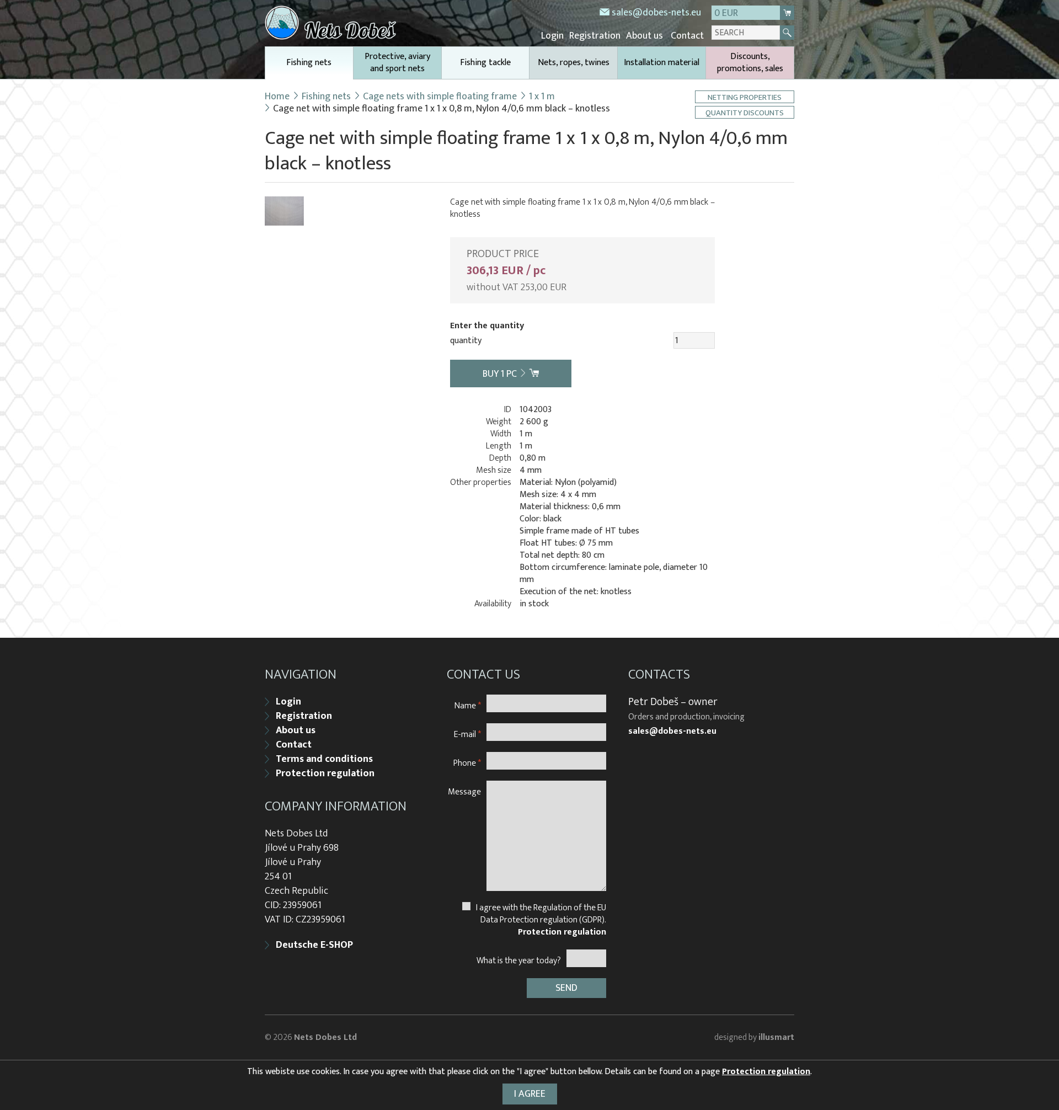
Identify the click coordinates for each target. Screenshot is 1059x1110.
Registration (595, 36)
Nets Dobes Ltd (325, 1037)
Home (277, 96)
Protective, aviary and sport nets (397, 62)
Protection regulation (325, 773)
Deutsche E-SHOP (314, 945)
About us (644, 36)
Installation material (661, 62)
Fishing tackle (485, 62)
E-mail (467, 734)
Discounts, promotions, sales (750, 62)
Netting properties (745, 96)
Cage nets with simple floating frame (440, 96)
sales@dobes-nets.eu (656, 13)
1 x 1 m (542, 96)
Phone (467, 763)
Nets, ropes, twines (573, 62)
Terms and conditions (324, 759)
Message (464, 791)
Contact (687, 36)
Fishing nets (308, 62)
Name (467, 705)
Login (552, 36)
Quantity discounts (744, 112)
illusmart (776, 1037)
